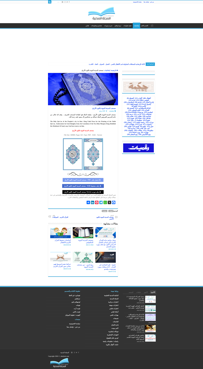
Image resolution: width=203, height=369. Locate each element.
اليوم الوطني (134, 110)
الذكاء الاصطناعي (142, 108)
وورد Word (134, 132)
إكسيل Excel (145, 104)
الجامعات (115, 321)
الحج (134, 106)
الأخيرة (153, 292)
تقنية (138, 118)
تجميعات (146, 114)
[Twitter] (67, 2)
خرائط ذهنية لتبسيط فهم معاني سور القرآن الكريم (62, 265)
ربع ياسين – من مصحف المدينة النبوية (85, 266)
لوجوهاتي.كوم (76, 302)
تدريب (137, 114)
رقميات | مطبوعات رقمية (110, 341)
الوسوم (131, 292)
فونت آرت (77, 308)
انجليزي (148, 112)
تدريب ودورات (108, 25)
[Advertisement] (101, 44)
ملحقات (128, 130)
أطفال (147, 98)
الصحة (130, 108)
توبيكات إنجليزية (113, 331)
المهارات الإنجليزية (112, 335)
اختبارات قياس (113, 308)
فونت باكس (76, 312)
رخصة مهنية (139, 122)
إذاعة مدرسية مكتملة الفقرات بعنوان (133, 64)
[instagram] (65, 2)
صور (150, 126)
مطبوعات (148, 130)
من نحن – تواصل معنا (149, 2)
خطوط (138, 120)
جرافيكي (77, 299)
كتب (147, 128)
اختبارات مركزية (113, 302)
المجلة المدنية (114, 299)
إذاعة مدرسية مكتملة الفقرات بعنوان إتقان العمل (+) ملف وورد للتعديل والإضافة (135, 328)
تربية (129, 114)
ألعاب (138, 98)
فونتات (78, 305)
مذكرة (132, 128)
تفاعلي (147, 118)
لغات (139, 128)
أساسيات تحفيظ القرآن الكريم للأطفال (63, 241)
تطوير (138, 116)
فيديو (135, 126)
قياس (87, 25)
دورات (150, 122)
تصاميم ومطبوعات (96, 25)
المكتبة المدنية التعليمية (111, 295)
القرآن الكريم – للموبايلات (60, 216)
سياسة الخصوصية (137, 2)
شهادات (130, 124)
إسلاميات (136, 25)
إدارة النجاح (114, 325)
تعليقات (138, 292)
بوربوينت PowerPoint (134, 112)
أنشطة (130, 98)
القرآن (111, 211)
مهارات (145, 132)
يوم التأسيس (145, 134)
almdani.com (65, 356)
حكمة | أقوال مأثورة (112, 344)
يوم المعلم (132, 134)
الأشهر (146, 292)
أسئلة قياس (114, 312)
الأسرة (142, 106)
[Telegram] (62, 2)
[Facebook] (69, 2)
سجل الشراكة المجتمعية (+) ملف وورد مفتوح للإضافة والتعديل (135, 298)
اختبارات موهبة (113, 305)
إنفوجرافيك (132, 104)
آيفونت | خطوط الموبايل (72, 315)
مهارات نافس (114, 315)
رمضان (128, 122)
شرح (138, 124)
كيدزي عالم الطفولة (112, 338)
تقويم (130, 118)
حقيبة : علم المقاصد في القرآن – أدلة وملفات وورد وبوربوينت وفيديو (107, 267)
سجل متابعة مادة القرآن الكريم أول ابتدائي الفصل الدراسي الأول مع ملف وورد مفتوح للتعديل (106, 243)
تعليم (130, 116)
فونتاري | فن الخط (74, 295)
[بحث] (49, 1)
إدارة (132, 100)
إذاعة (138, 102)
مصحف (105, 211)
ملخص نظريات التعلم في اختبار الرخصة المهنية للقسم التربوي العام (135, 337)
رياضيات (147, 124)
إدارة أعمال (148, 102)
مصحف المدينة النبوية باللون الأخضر (105, 217)
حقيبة (146, 120)
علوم (143, 126)
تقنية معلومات (127, 25)
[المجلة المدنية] (101, 12)
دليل (130, 120)
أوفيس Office (142, 100)
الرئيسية (152, 25)
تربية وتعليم (118, 25)
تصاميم (147, 116)
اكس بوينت (114, 328)
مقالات (138, 130)
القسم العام (144, 25)
